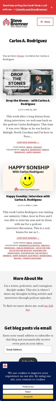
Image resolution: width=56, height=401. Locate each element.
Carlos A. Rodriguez (30, 150)
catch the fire (43, 248)
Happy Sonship (33, 152)
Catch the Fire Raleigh (20, 250)
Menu (47, 21)
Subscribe (28, 361)
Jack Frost (33, 256)
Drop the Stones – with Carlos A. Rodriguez (28, 102)
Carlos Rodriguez (25, 248)
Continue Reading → (28, 142)
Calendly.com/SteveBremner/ (31, 9)
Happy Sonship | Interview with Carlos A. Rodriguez (28, 198)
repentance (46, 256)
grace (29, 147)
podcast (37, 147)
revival (17, 258)
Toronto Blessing (32, 258)
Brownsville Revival (29, 245)
